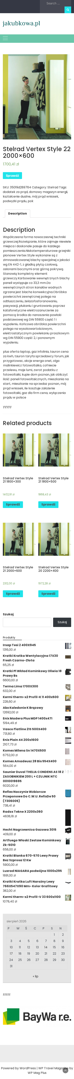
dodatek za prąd (15, 192)
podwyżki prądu (14, 201)
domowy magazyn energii (48, 192)
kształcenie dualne (17, 196)
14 (45, 947)
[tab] (17, 214)
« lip (35, 976)
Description (17, 213)
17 (11, 953)
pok (30, 201)
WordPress (28, 1068)
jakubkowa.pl (21, 23)
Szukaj (8, 614)
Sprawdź (12, 175)
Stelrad (52, 187)
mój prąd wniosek (45, 196)
